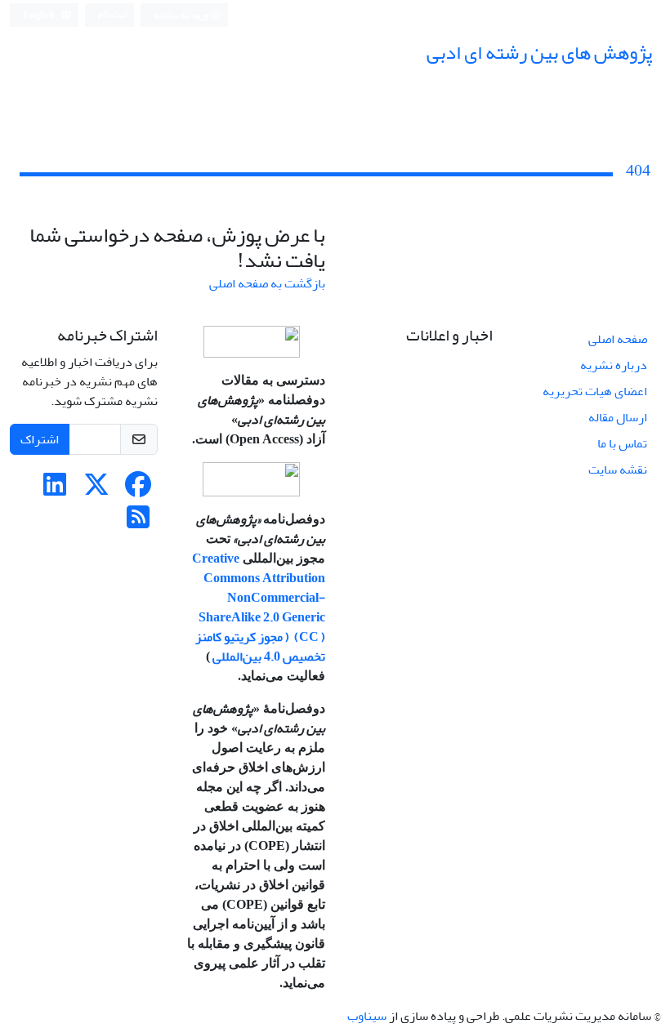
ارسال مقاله (617, 417)
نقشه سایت (617, 469)
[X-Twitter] (96, 490)
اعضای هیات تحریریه (595, 391)
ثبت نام (112, 14)
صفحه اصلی (617, 339)
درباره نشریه (613, 365)
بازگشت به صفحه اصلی (267, 283)
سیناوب (366, 1016)
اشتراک (39, 439)
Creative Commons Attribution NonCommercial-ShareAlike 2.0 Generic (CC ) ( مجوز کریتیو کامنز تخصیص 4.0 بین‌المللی (258, 607)
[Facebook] (138, 490)
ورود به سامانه (182, 15)
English (39, 15)
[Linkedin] (54, 490)
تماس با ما (622, 443)
